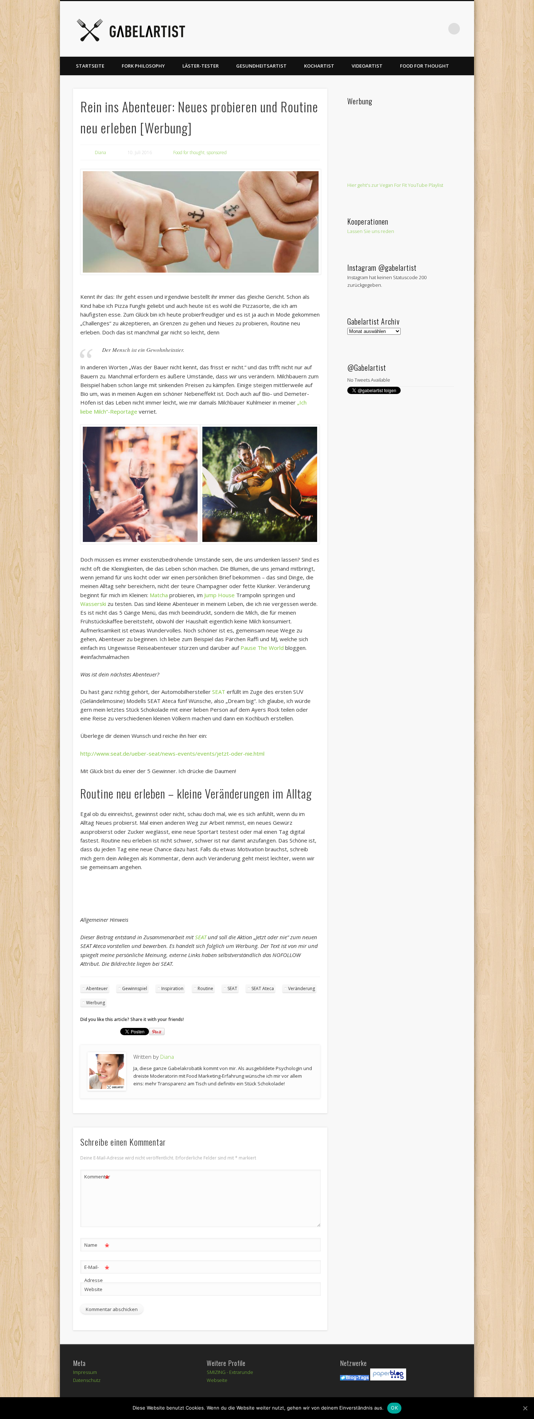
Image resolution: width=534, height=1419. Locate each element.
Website (93, 1289)
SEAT (218, 691)
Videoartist (367, 66)
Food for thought (424, 66)
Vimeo (394, 29)
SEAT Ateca (262, 988)
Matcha (159, 595)
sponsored (217, 152)
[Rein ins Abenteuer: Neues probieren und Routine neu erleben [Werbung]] (200, 222)
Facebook (350, 29)
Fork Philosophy (143, 66)
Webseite (217, 1380)
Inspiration (172, 988)
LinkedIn (439, 29)
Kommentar (97, 1177)
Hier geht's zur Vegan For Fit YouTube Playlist (395, 185)
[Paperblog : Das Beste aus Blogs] (388, 1378)
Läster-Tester (200, 66)
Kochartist (319, 66)
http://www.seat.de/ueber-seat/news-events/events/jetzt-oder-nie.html (172, 753)
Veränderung (301, 988)
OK (394, 1408)
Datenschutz (87, 1380)
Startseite (90, 66)
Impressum (85, 1372)
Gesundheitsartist (261, 66)
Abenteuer (97, 988)
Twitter (365, 29)
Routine (205, 988)
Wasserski (93, 603)
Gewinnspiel (134, 988)
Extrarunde (241, 1372)
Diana (100, 152)
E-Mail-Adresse (96, 1273)
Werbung (95, 1003)
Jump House (219, 595)
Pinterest (379, 29)
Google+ (424, 29)
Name (96, 1246)
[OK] (525, 1408)
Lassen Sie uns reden (370, 231)
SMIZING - (218, 1372)
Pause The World (262, 647)
